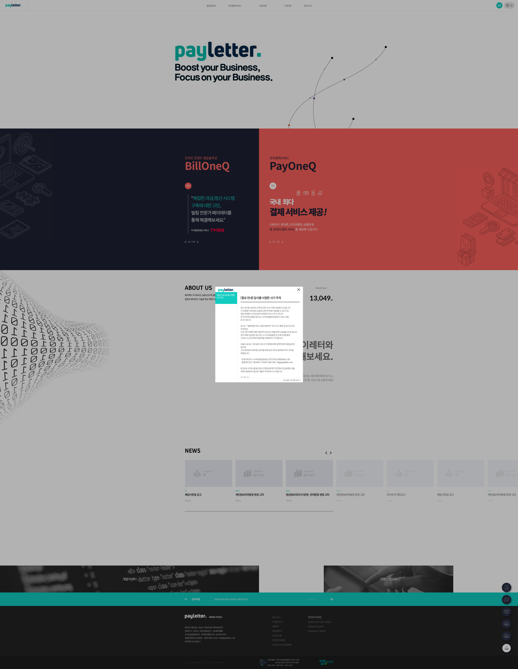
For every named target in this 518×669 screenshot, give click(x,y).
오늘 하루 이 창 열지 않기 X (291, 380)
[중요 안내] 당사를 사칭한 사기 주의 (226, 296)
